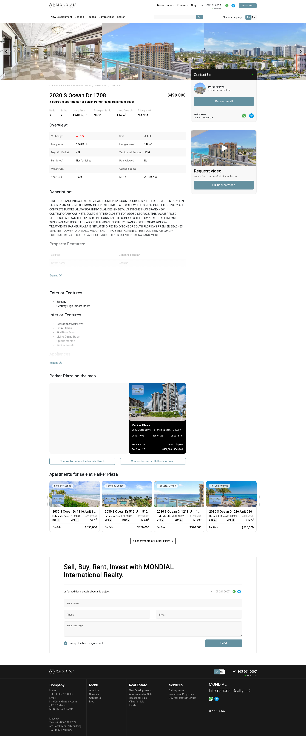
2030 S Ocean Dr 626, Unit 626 (230, 511)
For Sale (65, 85)
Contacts (182, 5)
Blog (193, 5)
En (248, 17)
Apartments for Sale (140, 694)
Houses (91, 16)
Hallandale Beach (82, 85)
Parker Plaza (101, 85)
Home (160, 5)
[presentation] (6, 51)
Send (223, 643)
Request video (225, 185)
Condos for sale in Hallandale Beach (82, 461)
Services (94, 694)
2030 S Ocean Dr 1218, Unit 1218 (180, 511)
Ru (253, 17)
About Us (94, 690)
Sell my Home (176, 690)
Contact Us (95, 697)
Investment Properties (181, 694)
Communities (106, 16)
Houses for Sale (138, 697)
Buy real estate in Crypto (182, 697)
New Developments (140, 690)
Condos (79, 16)
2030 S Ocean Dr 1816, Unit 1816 (75, 511)
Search (121, 16)
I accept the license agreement (86, 643)
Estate (132, 705)
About (170, 5)
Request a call (248, 5)
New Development (61, 16)
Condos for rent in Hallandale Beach (153, 461)
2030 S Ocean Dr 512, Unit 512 (126, 511)
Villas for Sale (136, 701)
